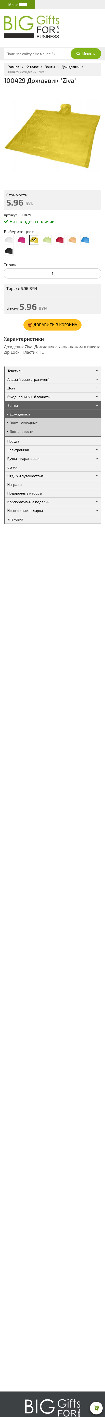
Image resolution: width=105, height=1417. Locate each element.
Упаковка (15, 519)
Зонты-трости (21, 431)
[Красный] (59, 240)
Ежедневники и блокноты (28, 397)
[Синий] (85, 240)
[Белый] (9, 240)
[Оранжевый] (72, 240)
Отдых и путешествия (25, 476)
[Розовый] (21, 240)
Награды (14, 484)
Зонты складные (24, 423)
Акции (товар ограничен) (28, 379)
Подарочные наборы (24, 493)
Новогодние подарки (25, 510)
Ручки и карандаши (23, 458)
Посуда (13, 441)
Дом (11, 388)
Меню (13, 4)
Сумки (12, 467)
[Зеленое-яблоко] (47, 240)
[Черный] (9, 251)
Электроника (18, 450)
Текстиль (14, 371)
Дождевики (20, 414)
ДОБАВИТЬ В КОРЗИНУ (54, 324)
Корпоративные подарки (28, 502)
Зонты (12, 405)
